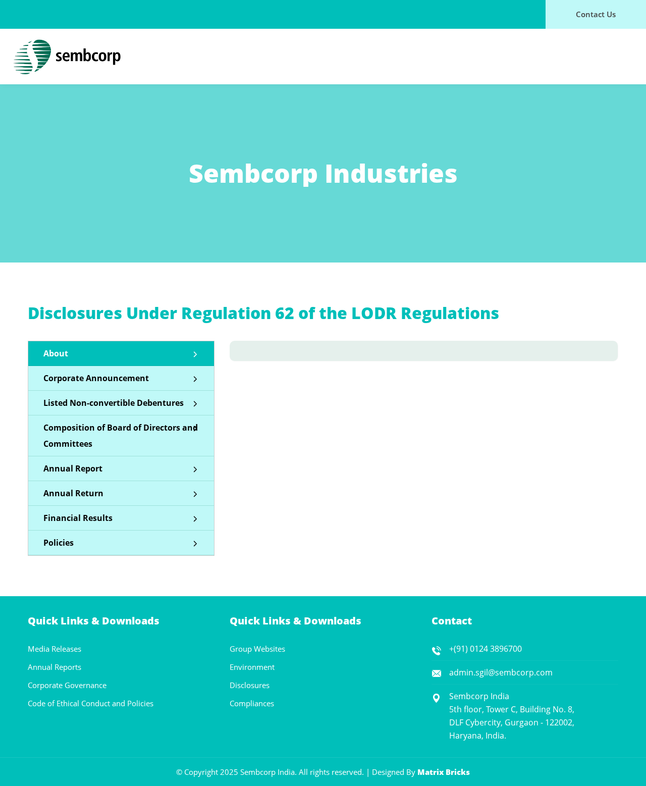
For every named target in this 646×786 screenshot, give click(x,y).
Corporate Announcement (96, 378)
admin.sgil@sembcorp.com (501, 672)
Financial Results (78, 517)
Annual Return (73, 493)
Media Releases (54, 649)
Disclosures (250, 685)
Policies (58, 542)
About (55, 353)
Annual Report (72, 468)
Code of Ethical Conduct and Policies (90, 703)
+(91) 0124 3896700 (485, 648)
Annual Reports (54, 667)
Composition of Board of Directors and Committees (120, 435)
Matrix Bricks (443, 772)
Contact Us (596, 14)
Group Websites (257, 649)
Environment (252, 667)
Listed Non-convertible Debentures (113, 402)
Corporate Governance (67, 685)
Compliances (252, 703)
